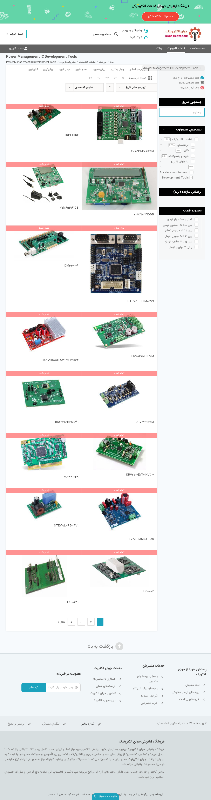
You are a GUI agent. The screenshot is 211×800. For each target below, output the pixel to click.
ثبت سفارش (192, 685)
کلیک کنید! (136, 37)
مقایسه (145, 141)
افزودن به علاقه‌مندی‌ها (89, 140)
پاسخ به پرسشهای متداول (147, 679)
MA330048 (71, 477)
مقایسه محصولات (106, 796)
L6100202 (148, 591)
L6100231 (73, 602)
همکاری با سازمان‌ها (104, 679)
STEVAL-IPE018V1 (66, 525)
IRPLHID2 (72, 135)
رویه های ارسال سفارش (185, 692)
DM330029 (71, 265)
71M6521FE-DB (144, 214)
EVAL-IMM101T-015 (141, 539)
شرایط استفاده (149, 696)
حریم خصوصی (149, 703)
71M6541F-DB (69, 207)
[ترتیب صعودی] (110, 87)
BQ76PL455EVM (142, 150)
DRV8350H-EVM (142, 356)
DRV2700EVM (145, 421)
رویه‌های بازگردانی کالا (145, 688)
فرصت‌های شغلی (106, 686)
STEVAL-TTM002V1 (141, 301)
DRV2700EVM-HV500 (140, 474)
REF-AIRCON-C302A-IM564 (60, 359)
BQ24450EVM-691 (67, 421)
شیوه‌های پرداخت (189, 699)
